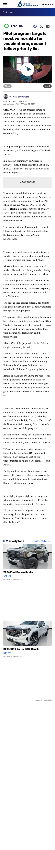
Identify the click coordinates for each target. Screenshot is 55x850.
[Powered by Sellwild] (47, 700)
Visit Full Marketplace (42, 541)
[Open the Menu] (4, 4)
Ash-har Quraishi (21, 96)
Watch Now (47, 4)
